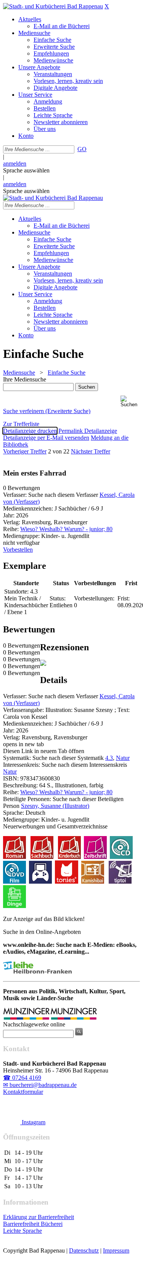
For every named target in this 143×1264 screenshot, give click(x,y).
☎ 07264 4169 (22, 1077)
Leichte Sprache (22, 1230)
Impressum (116, 1250)
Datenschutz (84, 1250)
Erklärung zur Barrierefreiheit (38, 1217)
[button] (130, 401)
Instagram (32, 1122)
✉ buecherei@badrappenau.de (40, 1085)
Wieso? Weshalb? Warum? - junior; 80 (66, 529)
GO (82, 149)
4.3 (109, 758)
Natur (123, 758)
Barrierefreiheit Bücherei (33, 1224)
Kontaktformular (23, 1091)
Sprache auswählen (26, 170)
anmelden (14, 163)
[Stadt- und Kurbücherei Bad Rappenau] (53, 6)
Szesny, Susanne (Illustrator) (55, 806)
